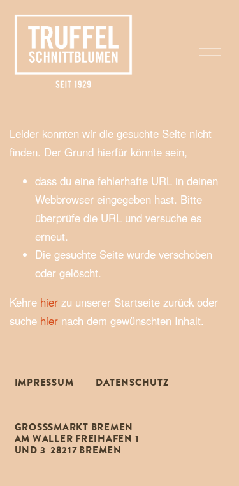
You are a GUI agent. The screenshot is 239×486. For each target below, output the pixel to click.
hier (49, 302)
